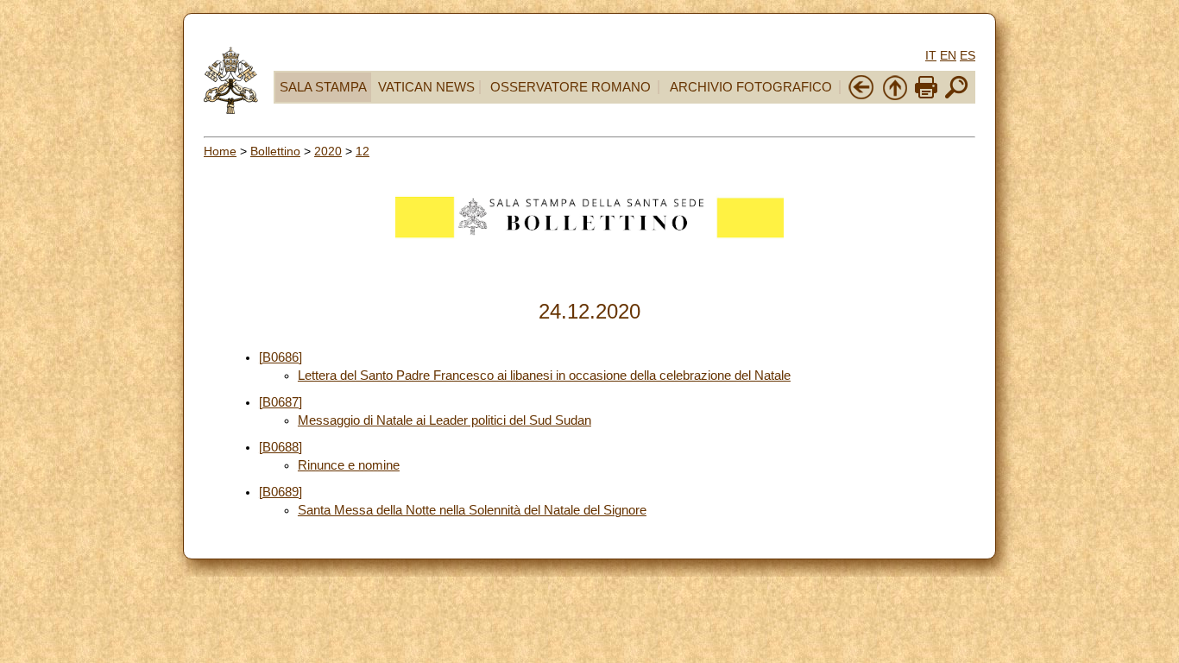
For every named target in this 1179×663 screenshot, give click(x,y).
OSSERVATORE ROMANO (570, 87)
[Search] (956, 97)
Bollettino (275, 151)
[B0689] (280, 492)
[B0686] (280, 357)
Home (220, 151)
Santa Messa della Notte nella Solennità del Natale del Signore (472, 510)
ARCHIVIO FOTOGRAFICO (751, 87)
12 (362, 151)
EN (948, 55)
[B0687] (280, 402)
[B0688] (280, 447)
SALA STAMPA (323, 87)
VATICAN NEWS (426, 87)
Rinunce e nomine (349, 465)
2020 (328, 151)
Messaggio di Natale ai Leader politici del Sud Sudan (444, 420)
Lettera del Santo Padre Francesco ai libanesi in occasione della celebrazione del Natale (544, 375)
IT (930, 55)
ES (967, 55)
